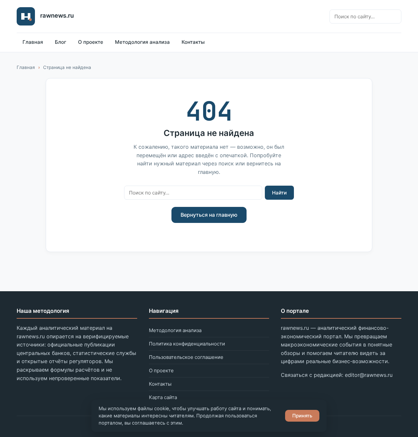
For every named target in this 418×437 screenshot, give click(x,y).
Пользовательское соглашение (186, 357)
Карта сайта (163, 397)
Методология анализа (142, 42)
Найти (279, 193)
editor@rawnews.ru (369, 375)
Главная (33, 42)
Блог (60, 42)
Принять (302, 416)
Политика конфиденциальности (187, 344)
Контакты (193, 42)
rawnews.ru (57, 15)
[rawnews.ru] (26, 16)
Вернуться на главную (209, 214)
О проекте (90, 42)
